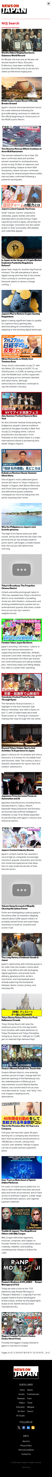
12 (34, 1352)
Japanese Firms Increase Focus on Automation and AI (19, 797)
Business (21, 1398)
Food (29, 1398)
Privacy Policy (26, 1445)
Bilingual (30, 1407)
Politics (22, 1403)
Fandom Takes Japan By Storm (17, 642)
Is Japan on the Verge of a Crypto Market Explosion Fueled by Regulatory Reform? (22, 263)
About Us (26, 1441)
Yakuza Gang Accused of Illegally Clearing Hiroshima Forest (18, 907)
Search (30, 1411)
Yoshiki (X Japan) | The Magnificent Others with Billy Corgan (19, 1232)
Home (22, 1390)
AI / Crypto (20, 1415)
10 (28, 1352)
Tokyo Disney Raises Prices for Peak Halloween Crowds (20, 1019)
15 (42, 1352)
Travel (29, 1403)
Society (21, 1394)
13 (36, 1352)
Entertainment (33, 1394)
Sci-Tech (21, 1411)
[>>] (47, 1352)
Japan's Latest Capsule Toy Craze (18, 209)
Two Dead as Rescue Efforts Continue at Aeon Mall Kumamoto (21, 150)
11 (31, 1352)
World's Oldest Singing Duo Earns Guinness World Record (18, 54)
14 (39, 1352)
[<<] (10, 1352)
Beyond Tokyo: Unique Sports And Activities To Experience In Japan (18, 749)
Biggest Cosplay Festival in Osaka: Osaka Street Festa (18, 1337)
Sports (30, 1390)
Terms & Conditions (26, 1450)
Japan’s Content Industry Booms (18, 850)
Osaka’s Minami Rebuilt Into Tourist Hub (21, 1068)
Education (20, 1407)
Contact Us (26, 1454)
